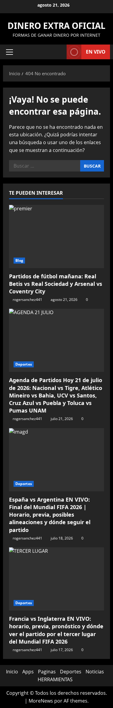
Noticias (95, 671)
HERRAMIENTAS (55, 679)
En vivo (95, 51)
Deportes (23, 364)
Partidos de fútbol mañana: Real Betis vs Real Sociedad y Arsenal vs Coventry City (55, 284)
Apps (28, 671)
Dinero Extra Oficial (56, 25)
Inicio (12, 671)
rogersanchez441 (27, 299)
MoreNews (41, 700)
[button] (9, 52)
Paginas (47, 671)
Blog (19, 260)
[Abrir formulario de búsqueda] (59, 52)
